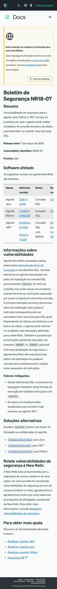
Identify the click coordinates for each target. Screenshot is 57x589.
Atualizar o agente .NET (21, 541)
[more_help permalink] (44, 522)
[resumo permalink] (19, 106)
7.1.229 (23, 239)
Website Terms (30, 581)
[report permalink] (46, 465)
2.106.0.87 (25, 215)
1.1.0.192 (23, 211)
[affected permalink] (35, 167)
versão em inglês (40, 60)
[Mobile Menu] (49, 17)
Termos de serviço (29, 579)
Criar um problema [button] (41, 78)
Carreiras (20, 579)
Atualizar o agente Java (21, 546)
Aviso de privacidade (19, 581)
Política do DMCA (40, 579)
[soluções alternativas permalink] (43, 420)
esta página (31, 64)
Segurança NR (16, 557)
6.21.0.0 (23, 227)
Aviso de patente (40, 581)
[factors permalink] (31, 376)
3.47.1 (53, 199)
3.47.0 (22, 204)
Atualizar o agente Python (22, 552)
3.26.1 (22, 199)
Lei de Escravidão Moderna (38, 583)
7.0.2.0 (22, 234)
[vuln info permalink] (35, 254)
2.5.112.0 (23, 222)
